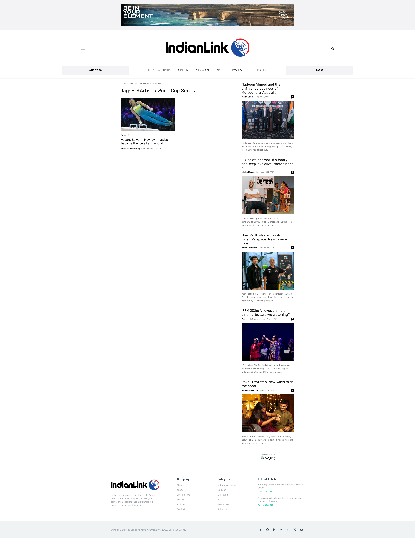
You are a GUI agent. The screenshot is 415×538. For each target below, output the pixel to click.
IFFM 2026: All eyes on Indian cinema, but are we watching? (266, 312)
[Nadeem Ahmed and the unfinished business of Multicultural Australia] (268, 120)
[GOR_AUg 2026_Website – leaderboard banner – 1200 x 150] (207, 15)
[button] (333, 49)
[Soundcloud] (281, 529)
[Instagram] (267, 529)
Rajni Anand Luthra (250, 390)
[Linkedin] (274, 529)
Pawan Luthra (247, 97)
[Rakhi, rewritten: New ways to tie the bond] (268, 413)
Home (123, 83)
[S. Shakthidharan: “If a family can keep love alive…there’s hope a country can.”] (268, 195)
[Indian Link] (207, 48)
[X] (294, 529)
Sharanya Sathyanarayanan (253, 319)
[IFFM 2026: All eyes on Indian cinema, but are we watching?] (268, 342)
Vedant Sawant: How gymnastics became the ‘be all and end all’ (144, 141)
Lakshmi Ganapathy (250, 172)
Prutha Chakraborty (130, 148)
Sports (125, 135)
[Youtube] (301, 529)
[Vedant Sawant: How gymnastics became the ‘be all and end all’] (148, 114)
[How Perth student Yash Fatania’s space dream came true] (268, 271)
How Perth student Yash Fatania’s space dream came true (264, 239)
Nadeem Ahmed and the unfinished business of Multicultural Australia (261, 88)
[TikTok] (287, 529)
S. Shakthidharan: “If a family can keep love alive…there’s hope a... (267, 164)
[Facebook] (260, 529)
